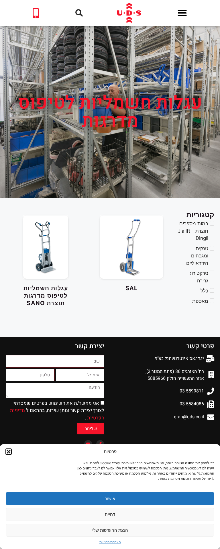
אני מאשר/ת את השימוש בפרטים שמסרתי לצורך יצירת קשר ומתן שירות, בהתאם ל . (57, 410)
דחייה (110, 514)
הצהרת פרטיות (110, 542)
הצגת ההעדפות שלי (110, 530)
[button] (8, 451)
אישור (110, 498)
